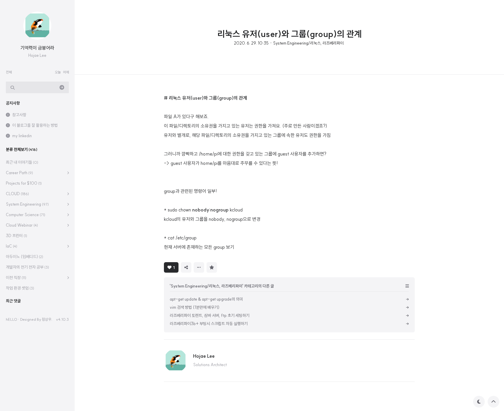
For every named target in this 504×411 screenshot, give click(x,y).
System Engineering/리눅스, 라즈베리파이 (308, 43)
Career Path (19, 172)
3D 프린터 (16, 235)
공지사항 (13, 103)
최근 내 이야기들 (22, 162)
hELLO (11, 319)
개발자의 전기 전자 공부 (27, 267)
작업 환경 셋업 (20, 288)
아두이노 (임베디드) (24, 256)
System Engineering (27, 204)
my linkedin (22, 135)
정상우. (47, 319)
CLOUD (17, 193)
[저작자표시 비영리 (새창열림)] (224, 266)
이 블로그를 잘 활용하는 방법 (35, 125)
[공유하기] (186, 267)
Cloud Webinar (22, 225)
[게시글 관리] (199, 267)
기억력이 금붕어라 (37, 48)
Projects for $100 (24, 183)
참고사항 (19, 114)
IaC (11, 246)
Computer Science (25, 214)
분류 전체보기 (21, 149)
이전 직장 (16, 277)
